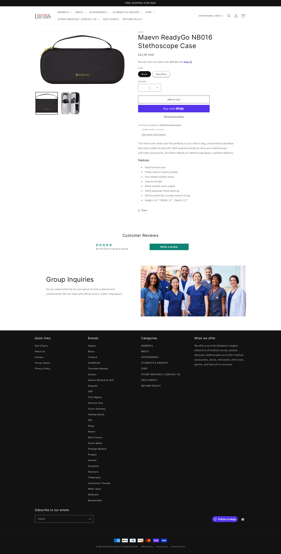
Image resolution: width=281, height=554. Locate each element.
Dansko (92, 374)
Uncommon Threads (99, 483)
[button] (65, 12)
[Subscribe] (89, 519)
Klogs (91, 426)
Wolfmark (93, 494)
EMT (90, 391)
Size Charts (41, 345)
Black (144, 74)
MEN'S (145, 351)
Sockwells (93, 466)
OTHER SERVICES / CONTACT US (160, 374)
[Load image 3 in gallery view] (70, 103)
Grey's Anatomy (97, 408)
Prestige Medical (97, 448)
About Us (40, 351)
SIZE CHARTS (149, 380)
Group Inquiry (42, 363)
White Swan (94, 489)
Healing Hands (96, 414)
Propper (92, 454)
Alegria (92, 345)
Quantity (142, 81)
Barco (91, 351)
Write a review (169, 247)
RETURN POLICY (151, 385)
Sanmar (92, 460)
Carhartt (92, 357)
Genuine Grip (95, 403)
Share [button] (144, 210)
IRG (90, 420)
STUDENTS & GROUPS (154, 363)
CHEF (144, 368)
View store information (154, 134)
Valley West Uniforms (112, 546)
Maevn (91, 431)
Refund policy (147, 546)
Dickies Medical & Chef (101, 380)
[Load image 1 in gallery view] (47, 103)
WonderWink (95, 500)
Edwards (93, 385)
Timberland (94, 477)
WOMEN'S (147, 345)
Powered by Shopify (129, 546)
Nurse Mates (95, 443)
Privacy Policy (42, 368)
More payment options (174, 116)
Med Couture (95, 437)
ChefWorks (94, 363)
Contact (39, 357)
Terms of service (178, 546)
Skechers (93, 471)
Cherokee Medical (98, 368)
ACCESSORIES (149, 357)
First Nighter (95, 397)
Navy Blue (161, 74)
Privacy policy (162, 546)
